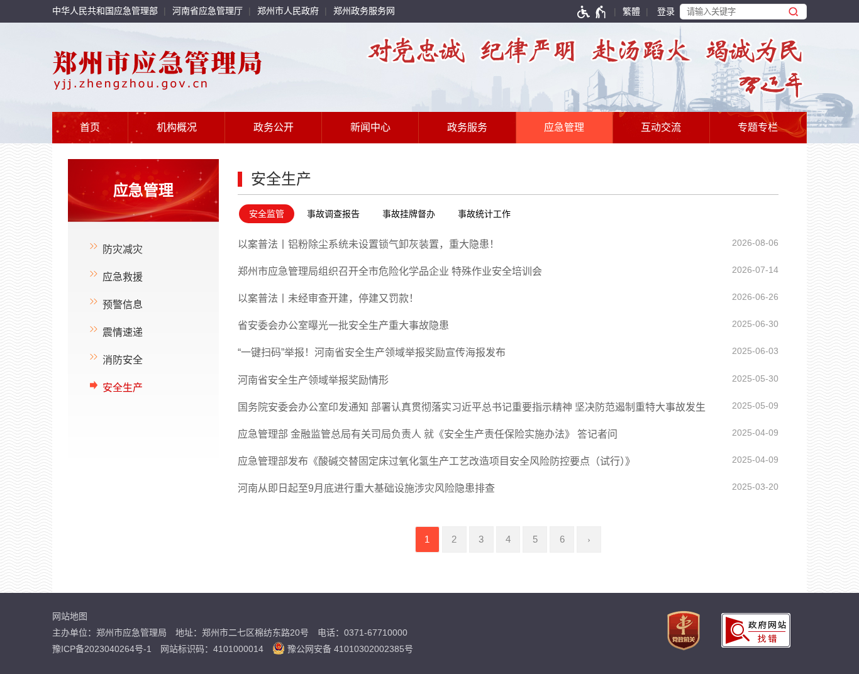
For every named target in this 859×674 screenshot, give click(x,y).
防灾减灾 (123, 249)
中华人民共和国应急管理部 (105, 11)
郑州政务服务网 (364, 11)
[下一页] (589, 539)
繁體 (631, 11)
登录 (666, 11)
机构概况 (177, 127)
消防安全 (123, 360)
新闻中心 (370, 127)
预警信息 (123, 304)
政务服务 (467, 127)
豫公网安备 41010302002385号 (349, 649)
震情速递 (123, 332)
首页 (90, 127)
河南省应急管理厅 (207, 11)
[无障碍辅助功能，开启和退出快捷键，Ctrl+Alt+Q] (592, 11)
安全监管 (266, 214)
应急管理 (564, 127)
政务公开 (273, 127)
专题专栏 (758, 127)
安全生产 (123, 387)
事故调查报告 (333, 214)
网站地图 (69, 616)
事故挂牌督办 (408, 214)
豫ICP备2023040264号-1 (102, 649)
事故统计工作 (484, 214)
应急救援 (123, 277)
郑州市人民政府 (288, 11)
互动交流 (661, 127)
